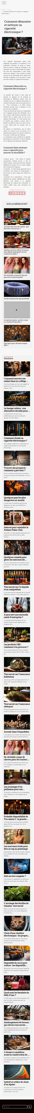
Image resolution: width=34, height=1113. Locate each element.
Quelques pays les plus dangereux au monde (15, 498)
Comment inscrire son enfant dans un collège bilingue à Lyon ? (15, 381)
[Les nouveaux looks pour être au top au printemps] (17, 836)
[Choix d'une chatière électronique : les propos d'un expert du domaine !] (17, 923)
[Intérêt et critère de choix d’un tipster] (17, 1072)
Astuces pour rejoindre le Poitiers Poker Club (16, 528)
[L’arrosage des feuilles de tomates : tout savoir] (17, 893)
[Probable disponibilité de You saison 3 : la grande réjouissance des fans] (17, 807)
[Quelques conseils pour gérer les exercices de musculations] (17, 547)
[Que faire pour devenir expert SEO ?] (17, 333)
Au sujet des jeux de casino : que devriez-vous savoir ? (16, 228)
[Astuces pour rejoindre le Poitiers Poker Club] (17, 517)
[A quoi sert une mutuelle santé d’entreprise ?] (17, 605)
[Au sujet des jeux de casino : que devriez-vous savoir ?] (17, 216)
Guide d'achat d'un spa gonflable (16, 299)
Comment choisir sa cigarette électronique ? (15, 439)
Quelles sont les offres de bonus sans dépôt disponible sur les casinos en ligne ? (16, 252)
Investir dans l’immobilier (16, 732)
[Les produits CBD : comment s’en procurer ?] (17, 635)
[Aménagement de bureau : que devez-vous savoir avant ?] (17, 1012)
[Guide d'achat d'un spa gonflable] (17, 288)
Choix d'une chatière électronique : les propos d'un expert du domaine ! (16, 935)
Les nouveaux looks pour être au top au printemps (16, 847)
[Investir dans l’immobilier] (17, 722)
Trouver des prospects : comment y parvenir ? (15, 469)
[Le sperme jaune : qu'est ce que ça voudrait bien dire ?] (17, 310)
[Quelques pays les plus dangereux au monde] (17, 488)
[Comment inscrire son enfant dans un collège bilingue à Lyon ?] (17, 369)
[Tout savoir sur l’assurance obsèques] (17, 694)
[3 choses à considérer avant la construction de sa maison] (17, 1042)
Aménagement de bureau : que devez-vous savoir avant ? (17, 1025)
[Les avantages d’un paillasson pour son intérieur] (17, 777)
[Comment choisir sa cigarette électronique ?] (17, 428)
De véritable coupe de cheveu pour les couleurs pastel (15, 276)
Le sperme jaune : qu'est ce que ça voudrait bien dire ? (16, 321)
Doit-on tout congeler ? (15, 876)
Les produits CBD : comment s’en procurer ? (16, 645)
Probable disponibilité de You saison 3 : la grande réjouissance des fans (16, 819)
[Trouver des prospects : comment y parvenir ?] (17, 458)
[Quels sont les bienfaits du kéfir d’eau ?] (17, 983)
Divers (9, 9)
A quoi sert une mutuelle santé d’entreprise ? (16, 616)
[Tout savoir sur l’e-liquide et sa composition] (17, 577)
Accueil (3, 9)
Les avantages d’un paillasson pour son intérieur (13, 789)
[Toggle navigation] (4, 2)
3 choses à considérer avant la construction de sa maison (17, 1054)
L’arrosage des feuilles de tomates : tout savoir (16, 904)
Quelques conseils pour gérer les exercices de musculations (15, 560)
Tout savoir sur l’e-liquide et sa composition (16, 588)
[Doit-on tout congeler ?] (17, 866)
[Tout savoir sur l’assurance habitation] (17, 664)
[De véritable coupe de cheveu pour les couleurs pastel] (17, 265)
